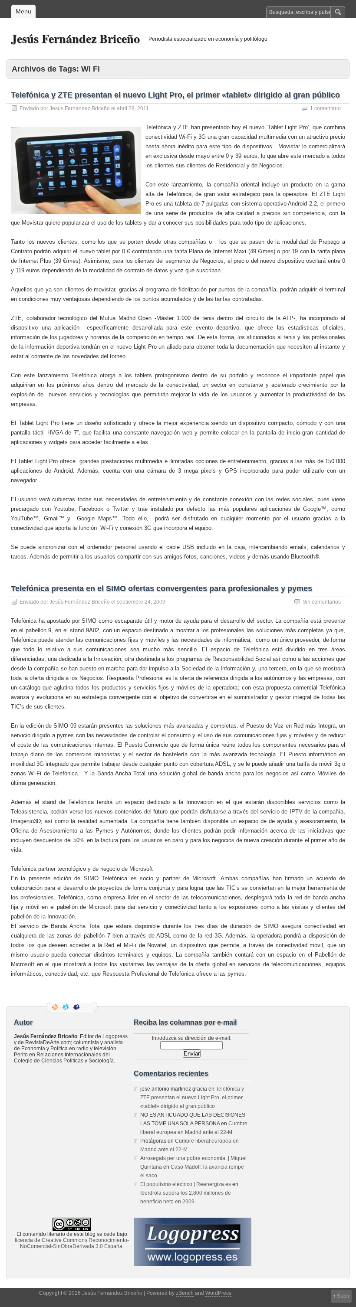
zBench (185, 1293)
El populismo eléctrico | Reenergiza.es (185, 1184)
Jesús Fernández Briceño (75, 38)
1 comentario (325, 108)
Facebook (77, 1007)
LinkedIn (88, 1007)
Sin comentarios (322, 602)
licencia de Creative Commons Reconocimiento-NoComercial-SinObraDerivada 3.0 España (72, 1243)
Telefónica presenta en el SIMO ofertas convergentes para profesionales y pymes (161, 588)
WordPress (218, 1293)
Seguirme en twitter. (66, 1007)
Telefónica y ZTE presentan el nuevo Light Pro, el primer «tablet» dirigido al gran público (175, 95)
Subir (343, 1296)
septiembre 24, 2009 (141, 602)
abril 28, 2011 (133, 108)
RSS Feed (55, 1007)
